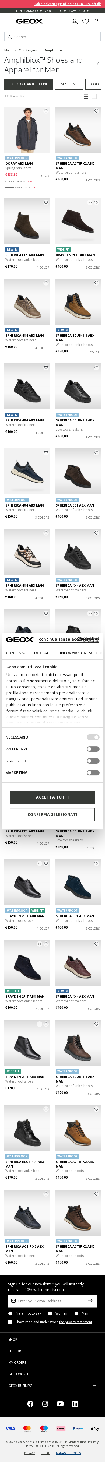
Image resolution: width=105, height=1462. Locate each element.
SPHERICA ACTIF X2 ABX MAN (75, 165)
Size (64, 84)
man (7, 50)
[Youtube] (60, 1404)
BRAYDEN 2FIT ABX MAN (75, 255)
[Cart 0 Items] (96, 24)
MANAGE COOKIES (68, 1453)
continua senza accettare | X (69, 639)
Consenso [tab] (16, 652)
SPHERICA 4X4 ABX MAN (24, 335)
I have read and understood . (54, 1322)
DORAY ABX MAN (19, 163)
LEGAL (45, 1453)
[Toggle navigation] (8, 21)
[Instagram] (45, 1404)
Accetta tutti (52, 797)
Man (85, 1313)
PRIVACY (29, 1453)
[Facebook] (30, 1404)
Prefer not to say (28, 1313)
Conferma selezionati (52, 814)
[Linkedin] (75, 1404)
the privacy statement (75, 1322)
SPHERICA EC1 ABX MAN (24, 255)
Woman (61, 1313)
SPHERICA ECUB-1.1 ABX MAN (75, 337)
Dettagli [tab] (43, 652)
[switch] (93, 749)
